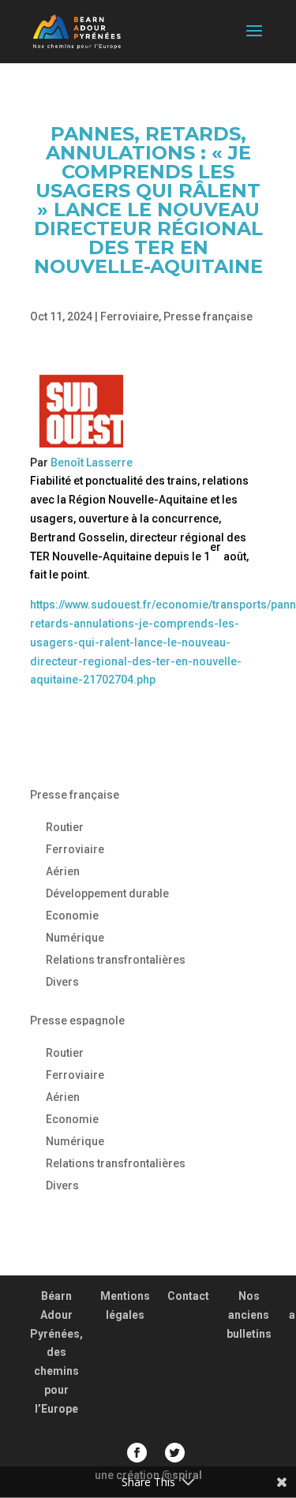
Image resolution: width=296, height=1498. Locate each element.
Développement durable (107, 893)
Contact (188, 1296)
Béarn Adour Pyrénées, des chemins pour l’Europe (56, 1352)
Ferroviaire (129, 316)
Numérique (75, 937)
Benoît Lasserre (92, 462)
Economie (72, 915)
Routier (65, 827)
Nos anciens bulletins (249, 1315)
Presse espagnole (77, 1020)
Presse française (208, 316)
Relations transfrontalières (115, 959)
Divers (62, 982)
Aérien (63, 871)
